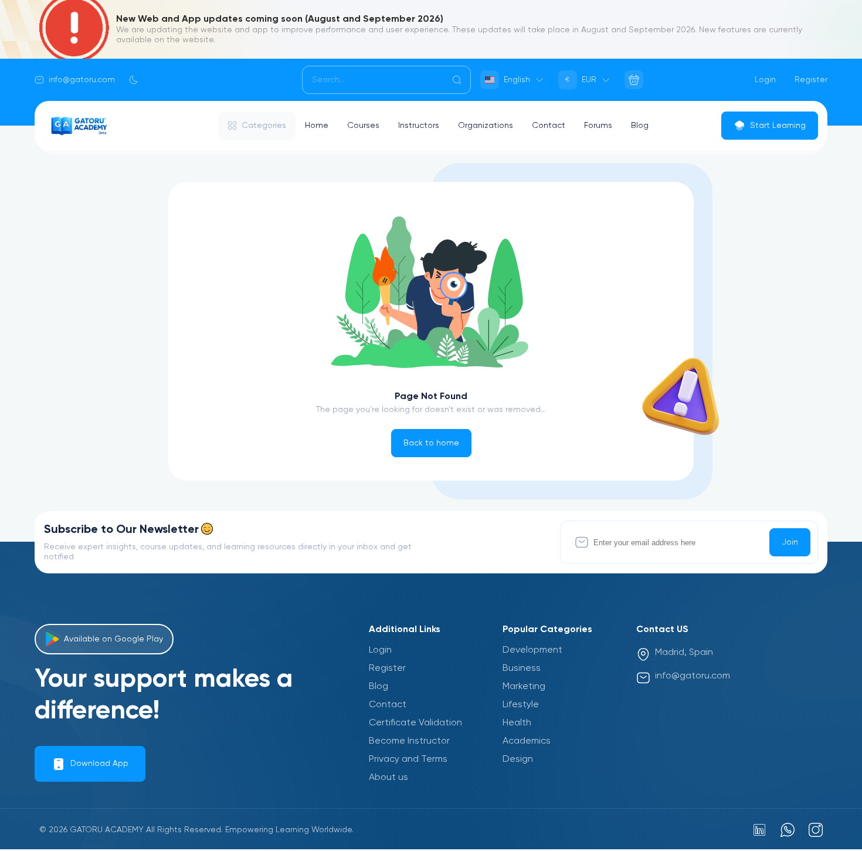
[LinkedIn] (759, 830)
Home (316, 125)
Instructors (418, 125)
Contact (548, 125)
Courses (363, 125)
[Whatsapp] (787, 830)
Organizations (485, 125)
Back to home (431, 443)
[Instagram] (816, 830)
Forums (598, 125)
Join (790, 542)
